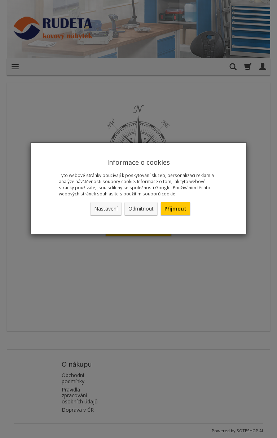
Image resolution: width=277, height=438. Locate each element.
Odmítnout (141, 208)
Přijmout (175, 208)
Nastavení (106, 208)
